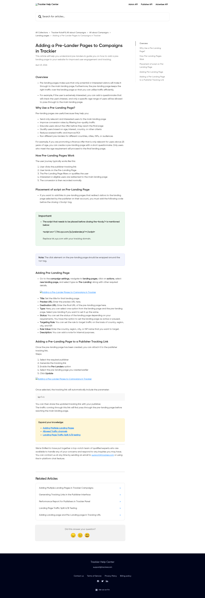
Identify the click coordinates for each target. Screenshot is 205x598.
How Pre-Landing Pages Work (150, 57)
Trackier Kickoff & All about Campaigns (68, 33)
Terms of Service (94, 576)
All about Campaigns (98, 33)
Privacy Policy (111, 576)
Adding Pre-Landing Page (151, 72)
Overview (144, 43)
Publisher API (146, 4)
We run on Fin (104, 590)
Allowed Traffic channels (55, 431)
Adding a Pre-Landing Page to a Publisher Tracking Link (152, 78)
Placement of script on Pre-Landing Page (152, 65)
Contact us (79, 576)
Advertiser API (162, 4)
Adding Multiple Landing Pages (58, 428)
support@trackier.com (103, 455)
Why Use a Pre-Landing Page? (150, 49)
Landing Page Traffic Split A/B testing (61, 435)
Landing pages (42, 36)
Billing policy (125, 576)
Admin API (133, 4)
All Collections (42, 33)
